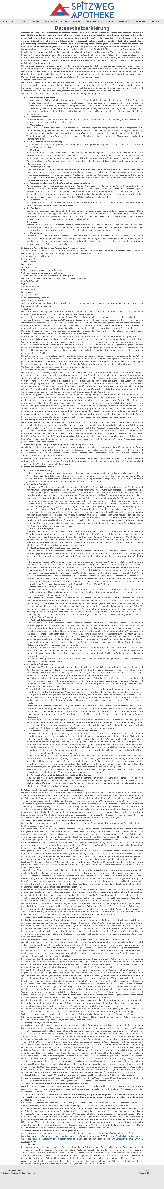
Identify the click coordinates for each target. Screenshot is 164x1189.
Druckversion (9, 1170)
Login (146, 1170)
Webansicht (144, 1173)
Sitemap (19, 1170)
